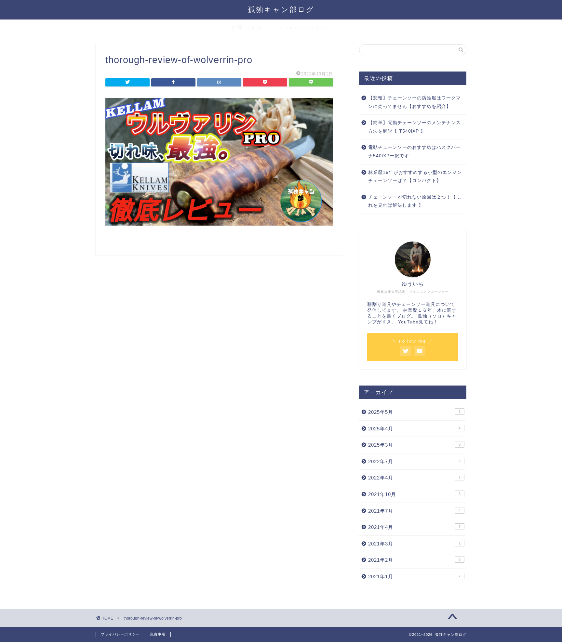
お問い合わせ (246, 27)
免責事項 (158, 634)
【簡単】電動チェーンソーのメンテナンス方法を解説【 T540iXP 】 (414, 127)
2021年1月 (414, 576)
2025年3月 (414, 445)
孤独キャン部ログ (281, 9)
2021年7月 (414, 511)
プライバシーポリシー (305, 27)
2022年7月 (414, 461)
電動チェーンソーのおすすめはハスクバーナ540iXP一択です (414, 151)
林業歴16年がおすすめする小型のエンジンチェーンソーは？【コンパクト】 (415, 176)
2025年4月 (414, 428)
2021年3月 (414, 543)
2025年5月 (414, 412)
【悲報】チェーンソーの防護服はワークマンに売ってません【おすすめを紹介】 (414, 102)
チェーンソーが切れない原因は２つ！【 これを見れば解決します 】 (415, 201)
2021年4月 (414, 527)
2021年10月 (414, 494)
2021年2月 (414, 560)
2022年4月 (414, 477)
